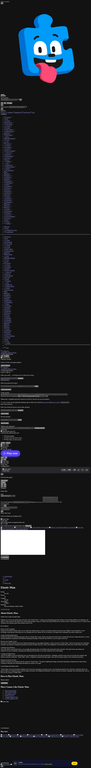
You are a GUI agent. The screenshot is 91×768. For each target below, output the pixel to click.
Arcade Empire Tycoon (11, 697)
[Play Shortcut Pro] (12, 735)
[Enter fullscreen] (87, 470)
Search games (4, 98)
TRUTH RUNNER (10, 692)
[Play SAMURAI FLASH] (55, 736)
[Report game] (82, 470)
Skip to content (5, 1)
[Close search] (20, 100)
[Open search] (2, 103)
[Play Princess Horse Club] (66, 735)
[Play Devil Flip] (4, 735)
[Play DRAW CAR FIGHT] (34, 735)
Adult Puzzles (8, 576)
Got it (74, 763)
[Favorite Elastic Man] (2, 459)
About (2, 352)
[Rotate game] (5, 484)
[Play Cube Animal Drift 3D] (53, 735)
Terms (14, 352)
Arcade (6, 580)
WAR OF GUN (9, 695)
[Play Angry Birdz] (5, 736)
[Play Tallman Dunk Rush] (26, 736)
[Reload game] (2, 484)
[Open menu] (2, 3)
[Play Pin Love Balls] (78, 735)
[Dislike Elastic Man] (6, 457)
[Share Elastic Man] (5, 459)
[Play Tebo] (43, 735)
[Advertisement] (23, 542)
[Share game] (78, 470)
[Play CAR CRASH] (22, 735)
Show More (4, 683)
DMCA (6, 352)
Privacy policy (48, 764)
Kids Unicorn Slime (10, 690)
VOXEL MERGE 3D (11, 698)
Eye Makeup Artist (10, 694)
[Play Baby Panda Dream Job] (40, 736)
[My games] (5, 103)
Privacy (11, 352)
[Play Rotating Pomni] (15, 736)
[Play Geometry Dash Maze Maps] (70, 736)
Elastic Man (7, 583)
